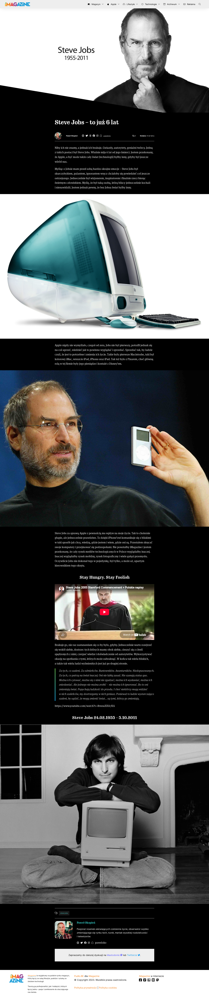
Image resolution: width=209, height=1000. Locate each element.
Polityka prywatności (85, 987)
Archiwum (171, 4)
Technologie (150, 4)
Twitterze (132, 955)
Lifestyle (130, 4)
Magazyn (95, 4)
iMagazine (32, 975)
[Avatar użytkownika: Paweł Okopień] (64, 930)
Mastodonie (113, 955)
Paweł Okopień (72, 136)
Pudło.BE (79, 976)
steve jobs (64, 913)
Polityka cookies (108, 987)
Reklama (191, 4)
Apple (113, 4)
